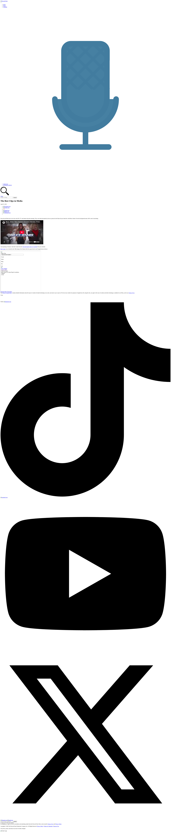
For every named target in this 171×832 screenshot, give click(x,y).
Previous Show (4, 291)
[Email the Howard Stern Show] (10, 820)
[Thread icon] (6, 210)
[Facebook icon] (6, 206)
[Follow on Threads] (4, 820)
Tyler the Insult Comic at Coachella (29, 246)
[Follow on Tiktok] (85, 496)
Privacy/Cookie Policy (7, 292)
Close (2, 196)
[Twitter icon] (6, 207)
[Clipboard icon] (7, 212)
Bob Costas (3, 249)
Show (4, 4)
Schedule (5, 7)
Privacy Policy (58, 824)
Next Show (9, 291)
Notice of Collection (48, 826)
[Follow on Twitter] (85, 819)
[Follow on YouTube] (85, 648)
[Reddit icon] (4, 209)
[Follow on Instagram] (7, 301)
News (4, 5)
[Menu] (1, 2)
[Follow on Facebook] (4, 497)
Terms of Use (131, 292)
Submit (15, 821)
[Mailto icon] (6, 211)
